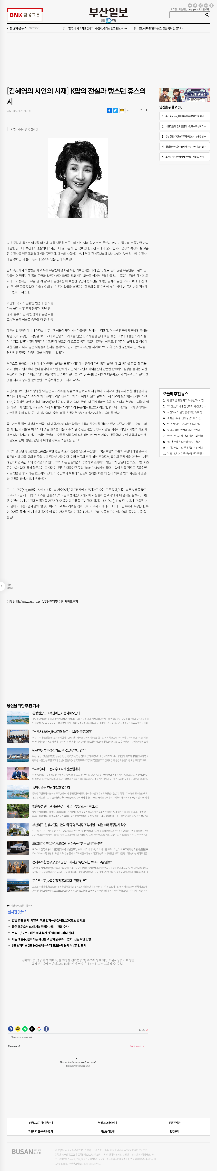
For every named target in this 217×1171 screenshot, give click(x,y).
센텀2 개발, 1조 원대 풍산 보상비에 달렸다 (189, 448)
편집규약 (174, 1131)
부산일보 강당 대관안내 (40, 1123)
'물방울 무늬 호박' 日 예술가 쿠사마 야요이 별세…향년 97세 (190, 146)
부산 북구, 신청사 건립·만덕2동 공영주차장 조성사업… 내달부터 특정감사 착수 (79, 824)
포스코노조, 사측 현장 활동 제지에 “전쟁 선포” (59, 880)
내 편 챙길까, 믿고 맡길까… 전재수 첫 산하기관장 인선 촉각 (190, 126)
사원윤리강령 (108, 1131)
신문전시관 (174, 1123)
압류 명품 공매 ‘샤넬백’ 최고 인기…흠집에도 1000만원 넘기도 (48, 920)
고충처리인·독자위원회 (40, 1131)
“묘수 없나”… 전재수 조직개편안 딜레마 (56, 768)
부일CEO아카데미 (107, 1123)
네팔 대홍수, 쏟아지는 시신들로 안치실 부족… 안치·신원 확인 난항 (51, 939)
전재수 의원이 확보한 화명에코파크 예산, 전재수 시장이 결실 (170, 31)
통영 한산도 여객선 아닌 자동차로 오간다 (56, 713)
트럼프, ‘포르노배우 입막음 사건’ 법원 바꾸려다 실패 (43, 933)
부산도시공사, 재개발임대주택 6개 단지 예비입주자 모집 (189, 116)
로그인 (174, 9)
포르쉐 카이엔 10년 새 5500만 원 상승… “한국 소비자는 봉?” (67, 843)
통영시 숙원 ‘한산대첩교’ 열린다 (51, 787)
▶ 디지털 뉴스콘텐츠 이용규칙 (19, 905)
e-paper (192, 9)
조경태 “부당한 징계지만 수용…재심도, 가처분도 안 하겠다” (191, 156)
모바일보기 (204, 9)
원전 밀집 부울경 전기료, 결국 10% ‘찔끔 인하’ (59, 750)
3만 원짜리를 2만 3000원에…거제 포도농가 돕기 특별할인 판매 (49, 945)
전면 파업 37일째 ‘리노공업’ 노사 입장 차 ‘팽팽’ (191, 400)
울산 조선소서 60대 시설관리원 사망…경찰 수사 (40, 926)
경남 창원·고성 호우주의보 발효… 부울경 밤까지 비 (187, 136)
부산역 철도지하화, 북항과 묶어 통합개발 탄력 (91, 31)
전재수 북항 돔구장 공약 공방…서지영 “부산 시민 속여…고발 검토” (72, 862)
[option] (129, 31)
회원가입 (183, 9)
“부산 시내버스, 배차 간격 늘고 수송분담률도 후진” (62, 731)
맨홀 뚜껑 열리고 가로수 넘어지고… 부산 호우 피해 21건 (65, 806)
